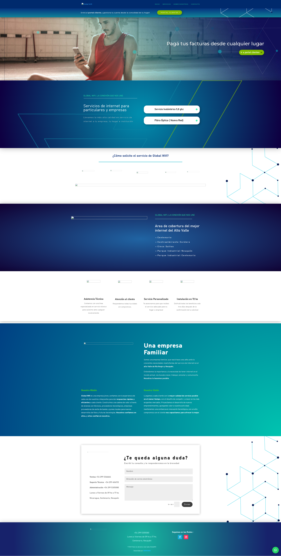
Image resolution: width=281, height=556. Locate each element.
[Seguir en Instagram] (186, 537)
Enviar (187, 504)
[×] (275, 550)
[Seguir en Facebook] (180, 537)
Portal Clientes (169, 12)
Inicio (157, 4)
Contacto (195, 4)
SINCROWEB (147, 550)
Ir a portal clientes (250, 52)
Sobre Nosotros (181, 4)
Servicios (167, 4)
